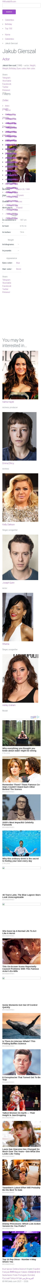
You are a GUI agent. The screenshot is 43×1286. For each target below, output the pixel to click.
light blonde (10, 171)
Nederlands (7, 1275)
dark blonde (10, 158)
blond (7, 145)
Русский (6, 1278)
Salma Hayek (8, 402)
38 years (20, 195)
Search (9, 12)
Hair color (31, 68)
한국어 (37, 1272)
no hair (8, 179)
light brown (9, 175)
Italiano (24, 1272)
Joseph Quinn (8, 582)
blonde (8, 149)
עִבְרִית (19, 1278)
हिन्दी (12, 1272)
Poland (19, 208)
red (6, 184)
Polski (15, 1275)
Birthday (8, 24)
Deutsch (22, 1269)
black (7, 141)
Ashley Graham (9, 705)
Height (32, 65)
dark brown (10, 162)
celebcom (9, 1)
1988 (27, 189)
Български (7, 1269)
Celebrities (9, 20)
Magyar (17, 1272)
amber (8, 132)
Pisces (19, 201)
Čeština (16, 1269)
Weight (5, 68)
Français (6, 1272)
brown (7, 154)
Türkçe (13, 1278)
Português (22, 1275)
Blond (18, 269)
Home (7, 34)
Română (31, 1275)
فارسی (25, 1278)
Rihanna (5, 644)
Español (36, 1269)
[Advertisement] (21, 316)
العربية (31, 1278)
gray (7, 166)
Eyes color (21, 68)
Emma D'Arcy (8, 463)
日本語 (31, 1272)
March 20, (20, 189)
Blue (18, 263)
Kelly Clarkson (8, 524)
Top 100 (8, 28)
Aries (7, 106)
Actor (6, 59)
